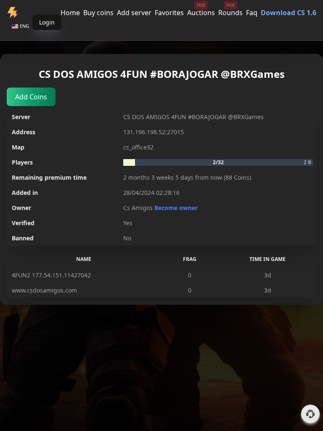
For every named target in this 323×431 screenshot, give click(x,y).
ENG (24, 26)
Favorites (169, 12)
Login (47, 26)
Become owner (176, 208)
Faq (251, 12)
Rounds (230, 12)
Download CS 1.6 (288, 12)
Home (70, 12)
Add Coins (31, 96)
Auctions (201, 12)
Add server (134, 12)
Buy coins (98, 12)
